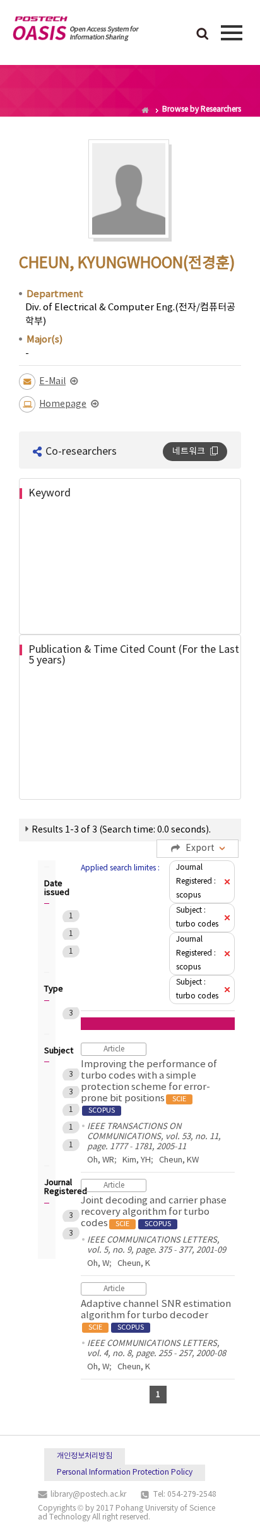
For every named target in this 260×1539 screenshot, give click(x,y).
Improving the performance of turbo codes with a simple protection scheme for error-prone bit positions (149, 1087)
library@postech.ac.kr (88, 1494)
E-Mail (52, 382)
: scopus (196, 881)
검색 (203, 35)
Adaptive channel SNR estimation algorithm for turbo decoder (156, 1315)
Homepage (62, 404)
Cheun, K (133, 1263)
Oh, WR (100, 1160)
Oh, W (98, 1263)
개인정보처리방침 (84, 1456)
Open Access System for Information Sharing (76, 30)
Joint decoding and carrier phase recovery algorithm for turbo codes (154, 1212)
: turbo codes (197, 917)
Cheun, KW (179, 1160)
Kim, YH (136, 1160)
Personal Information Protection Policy (124, 1472)
